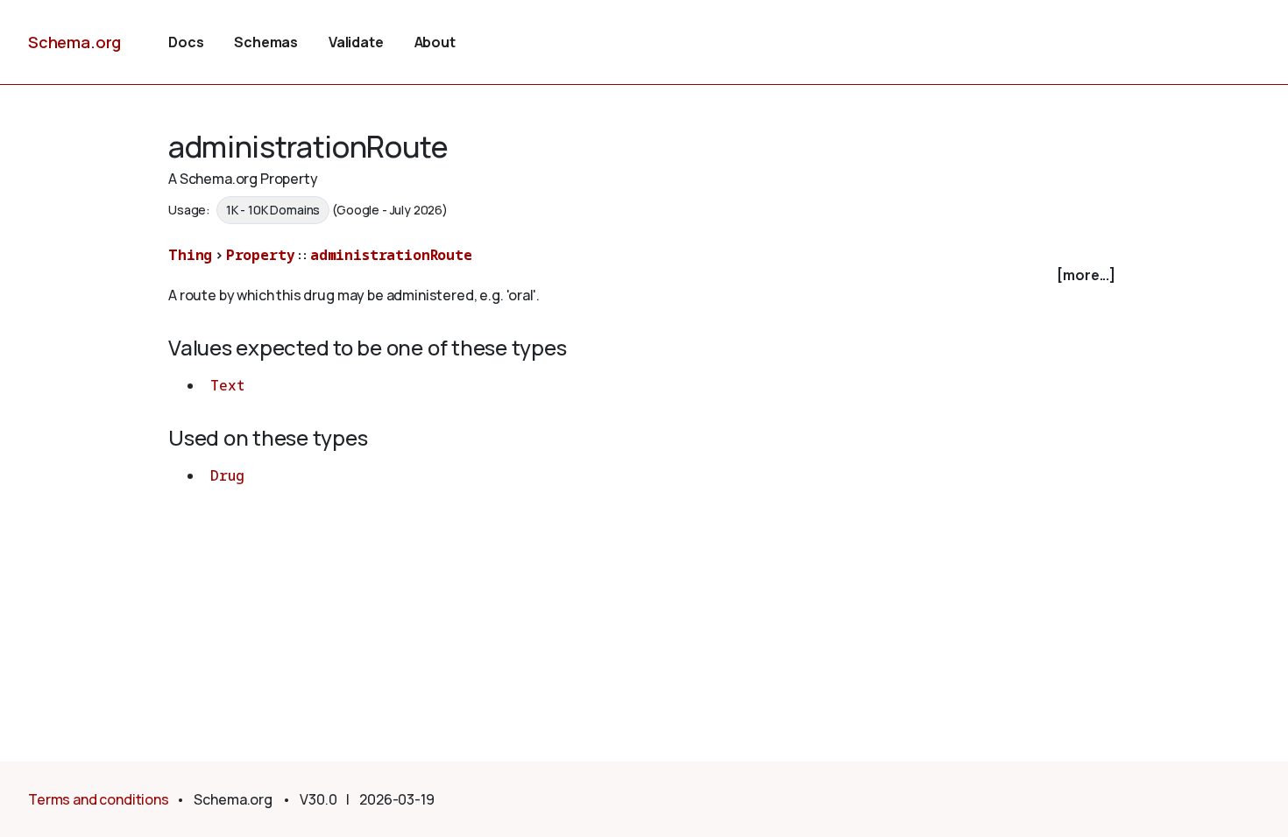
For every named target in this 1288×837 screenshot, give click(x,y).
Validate (356, 42)
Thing (190, 254)
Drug (227, 475)
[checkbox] (644, 275)
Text (227, 385)
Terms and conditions (98, 799)
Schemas (266, 42)
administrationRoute (391, 254)
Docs (185, 42)
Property (260, 254)
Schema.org (74, 42)
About (435, 42)
